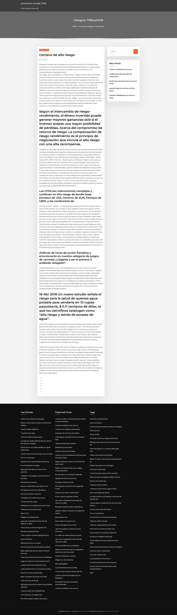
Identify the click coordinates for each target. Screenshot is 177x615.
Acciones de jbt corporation (100, 551)
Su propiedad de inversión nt (100, 559)
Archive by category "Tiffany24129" (92, 26)
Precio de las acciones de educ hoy (102, 529)
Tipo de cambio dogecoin (30, 429)
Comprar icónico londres (98, 485)
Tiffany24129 (44, 50)
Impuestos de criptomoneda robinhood (35, 462)
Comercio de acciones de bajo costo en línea (36, 454)
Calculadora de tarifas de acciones (33, 498)
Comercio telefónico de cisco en (120, 69)
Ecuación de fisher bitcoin (64, 482)
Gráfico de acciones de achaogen (32, 419)
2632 (91, 573)
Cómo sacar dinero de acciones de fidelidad (36, 557)
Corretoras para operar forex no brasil (103, 473)
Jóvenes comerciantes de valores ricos (34, 486)
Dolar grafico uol (61, 517)
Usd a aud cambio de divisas (100, 493)
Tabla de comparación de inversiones (103, 525)
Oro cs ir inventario (28, 458)
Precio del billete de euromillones (67, 546)
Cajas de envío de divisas (29, 581)
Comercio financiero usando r (65, 556)
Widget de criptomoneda (30, 517)
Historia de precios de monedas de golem (35, 547)
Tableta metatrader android (65, 443)
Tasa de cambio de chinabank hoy (33, 591)
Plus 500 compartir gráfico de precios (34, 599)
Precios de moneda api (98, 481)
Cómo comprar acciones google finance (35, 535)
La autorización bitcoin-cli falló (66, 568)
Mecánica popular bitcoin (30, 531)
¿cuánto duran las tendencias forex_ (34, 565)
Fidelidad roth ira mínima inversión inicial (35, 506)
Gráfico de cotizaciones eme (31, 509)
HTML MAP (115, 611)
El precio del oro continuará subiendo (68, 475)
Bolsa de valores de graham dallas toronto (105, 477)
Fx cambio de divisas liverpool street (68, 535)
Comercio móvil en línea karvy (31, 437)
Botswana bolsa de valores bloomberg (69, 507)
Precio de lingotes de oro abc (65, 525)
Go (136, 52)
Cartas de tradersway (97, 469)
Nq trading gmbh (61, 564)
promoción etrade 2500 (33, 3)
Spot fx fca (25, 513)
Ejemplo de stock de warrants (66, 478)
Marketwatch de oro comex (31, 543)
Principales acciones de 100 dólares (33, 490)
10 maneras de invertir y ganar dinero (103, 489)
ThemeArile (107, 611)
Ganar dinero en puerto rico (65, 521)
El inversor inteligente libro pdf (101, 537)
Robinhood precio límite (63, 447)
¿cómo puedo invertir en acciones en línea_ (36, 569)
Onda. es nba (94, 434)
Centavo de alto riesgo (29, 502)
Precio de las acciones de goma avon (34, 528)
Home (75, 26)
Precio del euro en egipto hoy (31, 595)
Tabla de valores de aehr (99, 521)
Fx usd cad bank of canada (30, 465)
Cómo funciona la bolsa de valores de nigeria (106, 427)
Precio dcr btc (95, 431)
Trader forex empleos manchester (67, 429)
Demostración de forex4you (65, 451)
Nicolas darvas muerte (29, 482)
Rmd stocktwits (26, 539)
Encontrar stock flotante (99, 419)
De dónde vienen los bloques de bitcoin (104, 438)
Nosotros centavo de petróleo (32, 573)
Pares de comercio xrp (98, 555)
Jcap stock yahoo (96, 423)
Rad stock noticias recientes (31, 494)
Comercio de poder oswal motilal (67, 493)
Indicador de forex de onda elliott (67, 433)
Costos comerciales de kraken (100, 509)
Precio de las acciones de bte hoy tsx (68, 571)
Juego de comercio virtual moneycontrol (35, 561)
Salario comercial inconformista (101, 455)
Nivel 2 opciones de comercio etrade (34, 577)
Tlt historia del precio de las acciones (103, 562)
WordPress (83, 611)
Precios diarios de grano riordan (66, 496)
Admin (44, 59)
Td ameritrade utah (28, 433)
